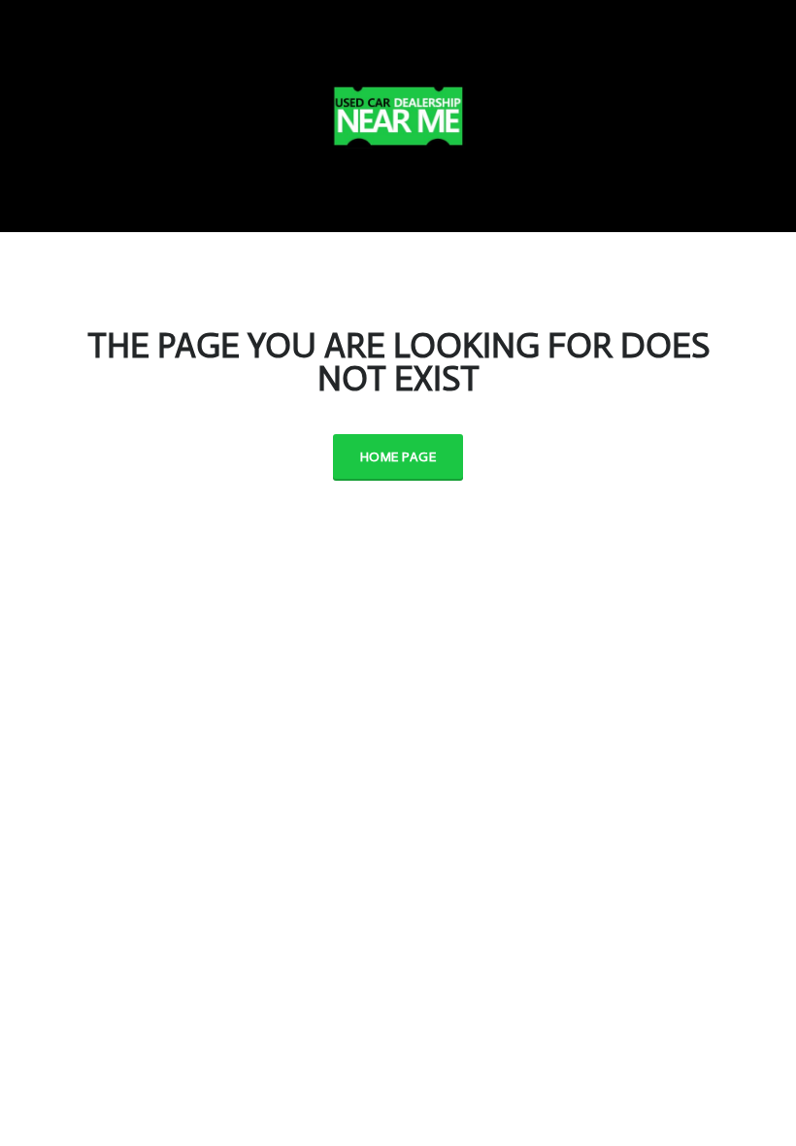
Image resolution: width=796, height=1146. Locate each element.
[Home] (398, 112)
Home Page (398, 457)
